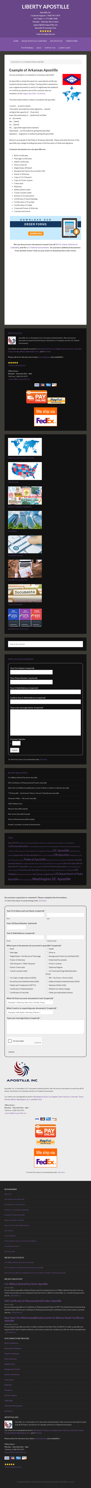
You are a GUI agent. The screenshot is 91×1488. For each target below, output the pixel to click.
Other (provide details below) (61, 992)
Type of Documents (15, 604)
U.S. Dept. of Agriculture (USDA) (23, 978)
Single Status (10, 1364)
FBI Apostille (61, 854)
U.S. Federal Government (38, 247)
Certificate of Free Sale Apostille (48, 846)
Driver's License (55, 963)
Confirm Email (51, 941)
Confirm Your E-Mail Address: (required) (28, 697)
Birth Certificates (11, 1343)
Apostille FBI (13, 843)
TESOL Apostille (60, 870)
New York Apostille (71, 863)
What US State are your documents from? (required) (30, 998)
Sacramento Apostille (72, 866)
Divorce (52, 952)
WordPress (64, 1482)
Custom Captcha (18, 739)
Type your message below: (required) (27, 707)
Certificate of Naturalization (21, 989)
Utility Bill (8, 1401)
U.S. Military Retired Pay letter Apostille (22, 777)
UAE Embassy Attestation (24, 874)
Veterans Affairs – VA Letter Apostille (22, 798)
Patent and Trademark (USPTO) (23, 985)
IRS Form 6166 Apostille (60, 860)
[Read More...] (16, 1296)
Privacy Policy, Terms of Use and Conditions (21, 1241)
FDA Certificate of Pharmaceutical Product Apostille (27, 783)
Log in (72, 1482)
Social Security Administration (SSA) (24, 981)
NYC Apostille (21, 866)
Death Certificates (12, 1354)
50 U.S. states (62, 244)
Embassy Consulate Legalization (20, 507)
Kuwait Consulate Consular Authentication (24, 824)
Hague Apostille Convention (33, 93)
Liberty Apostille (45, 7)
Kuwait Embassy (15, 863)
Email (8, 941)
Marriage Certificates (13, 1348)
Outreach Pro (37, 1482)
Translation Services (15, 555)
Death (51, 949)
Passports (9, 1390)
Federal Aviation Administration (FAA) (64, 981)
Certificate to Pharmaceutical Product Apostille (21, 851)
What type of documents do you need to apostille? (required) (34, 945)
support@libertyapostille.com (45, 25)
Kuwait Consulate (75, 860)
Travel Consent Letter (18, 971)
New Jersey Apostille (57, 863)
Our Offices (12, 531)
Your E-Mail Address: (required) (24, 688)
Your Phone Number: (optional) (23, 678)
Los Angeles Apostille (28, 863)
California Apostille (18, 846)
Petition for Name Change (59, 989)
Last (48, 919)
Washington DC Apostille (51, 879)
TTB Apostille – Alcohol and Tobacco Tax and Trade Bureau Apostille (33, 793)
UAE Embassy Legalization (43, 874)
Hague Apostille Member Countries (21, 458)
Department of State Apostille (26, 855)
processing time (44, 357)
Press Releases (10, 1236)
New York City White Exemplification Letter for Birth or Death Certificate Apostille (38, 788)
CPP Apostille (49, 851)
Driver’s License (11, 1395)
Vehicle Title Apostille (25, 879)
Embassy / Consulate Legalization (17, 1210)
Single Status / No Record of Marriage (25, 956)
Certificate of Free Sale (19, 992)
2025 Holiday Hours (15, 804)
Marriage (14, 952)
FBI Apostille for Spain (17, 860)
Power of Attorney (17, 960)
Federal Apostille (35, 859)
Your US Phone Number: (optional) (22, 923)
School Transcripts (17, 967)
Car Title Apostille (33, 846)
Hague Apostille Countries (14, 1220)
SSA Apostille (43, 870)
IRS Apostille (49, 860)
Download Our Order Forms (18, 629)
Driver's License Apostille (45, 855)
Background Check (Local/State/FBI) (64, 956)
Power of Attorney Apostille (53, 866)
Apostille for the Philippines (66, 843)
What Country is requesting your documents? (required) (32, 1008)
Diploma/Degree (55, 967)
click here (43, 759)
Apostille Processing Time (45, 28)
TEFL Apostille (51, 870)
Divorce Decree (11, 1359)
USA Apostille (13, 482)
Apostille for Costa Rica (25, 843)
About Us (8, 1194)
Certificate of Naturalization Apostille (69, 846)
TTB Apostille (69, 870)
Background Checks (12, 1369)
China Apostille (40, 851)
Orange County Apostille (35, 866)
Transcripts (9, 1380)
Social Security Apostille (29, 870)
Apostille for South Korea (40, 843)
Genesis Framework (51, 1482)
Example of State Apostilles (15, 1215)
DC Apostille (61, 850)
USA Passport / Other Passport (22, 963)
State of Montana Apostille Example (21, 819)
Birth (12, 949)
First (8, 919)
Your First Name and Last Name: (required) (26, 911)
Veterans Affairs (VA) (57, 985)
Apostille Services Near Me (14, 1199)
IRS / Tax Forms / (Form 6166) (61, 978)
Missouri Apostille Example (18, 809)
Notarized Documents (58, 960)
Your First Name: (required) (22, 668)
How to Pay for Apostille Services (17, 1225)
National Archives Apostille (42, 863)
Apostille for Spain (52, 843)
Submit (14, 750)
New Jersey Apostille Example (19, 814)
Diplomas (8, 1385)
